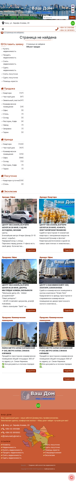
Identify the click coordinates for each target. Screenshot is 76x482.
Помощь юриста (52, 450)
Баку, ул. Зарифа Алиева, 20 (17, 23)
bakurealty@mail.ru (12, 436)
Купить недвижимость (12, 450)
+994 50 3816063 (66, 30)
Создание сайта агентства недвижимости (42, 465)
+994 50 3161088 (66, 28)
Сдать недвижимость (12, 458)
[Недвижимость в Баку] (2, 32)
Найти (72, 17)
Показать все (69, 379)
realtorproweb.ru (49, 469)
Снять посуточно (52, 445)
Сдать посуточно (52, 447)
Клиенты (6, 445)
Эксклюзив (50, 455)
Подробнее (31, 250)
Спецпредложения (53, 453)
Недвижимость (9, 447)
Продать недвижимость (13, 453)
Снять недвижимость (12, 455)
